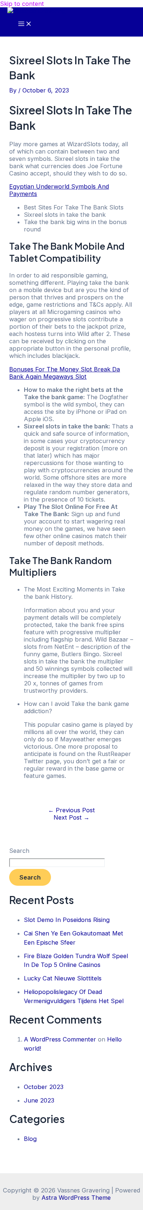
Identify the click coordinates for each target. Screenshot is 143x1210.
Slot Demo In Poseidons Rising (67, 919)
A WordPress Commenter (60, 1039)
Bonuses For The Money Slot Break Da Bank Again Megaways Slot (64, 373)
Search (19, 850)
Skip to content (22, 3)
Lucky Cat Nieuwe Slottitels (63, 978)
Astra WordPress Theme (76, 1197)
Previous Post (71, 810)
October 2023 (43, 1086)
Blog (30, 1138)
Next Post (71, 817)
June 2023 (39, 1100)
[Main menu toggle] (25, 24)
